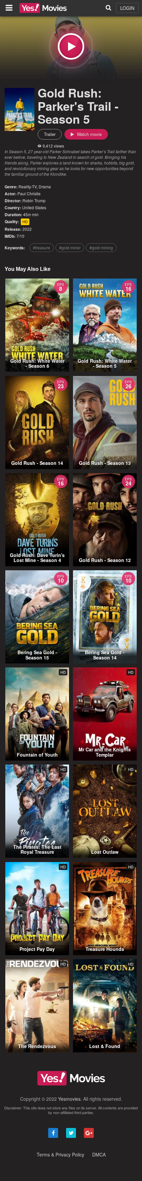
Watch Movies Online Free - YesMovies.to (43, 8)
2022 (27, 229)
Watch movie (89, 134)
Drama (45, 186)
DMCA (99, 1154)
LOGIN (127, 8)
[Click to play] (71, 46)
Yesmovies (69, 1098)
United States (34, 207)
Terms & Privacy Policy (60, 1154)
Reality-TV (27, 186)
